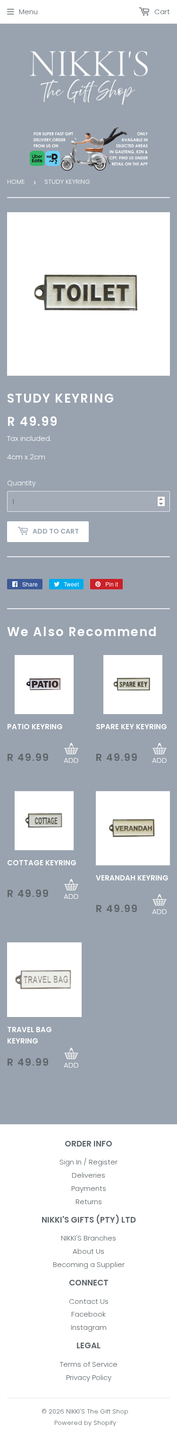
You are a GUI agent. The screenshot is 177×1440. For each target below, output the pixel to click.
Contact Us (89, 1301)
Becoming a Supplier (89, 1264)
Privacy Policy (88, 1377)
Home (16, 181)
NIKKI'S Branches (88, 1238)
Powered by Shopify (85, 1422)
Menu (28, 12)
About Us (88, 1251)
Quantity (21, 483)
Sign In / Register (88, 1162)
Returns (89, 1202)
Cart (161, 12)
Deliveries (88, 1175)
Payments (88, 1188)
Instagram (89, 1327)
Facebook (88, 1314)
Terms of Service (89, 1364)
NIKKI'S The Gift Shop (97, 1411)
